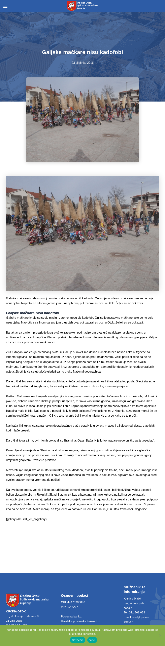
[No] (160, 635)
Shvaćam (78, 640)
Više (92, 640)
